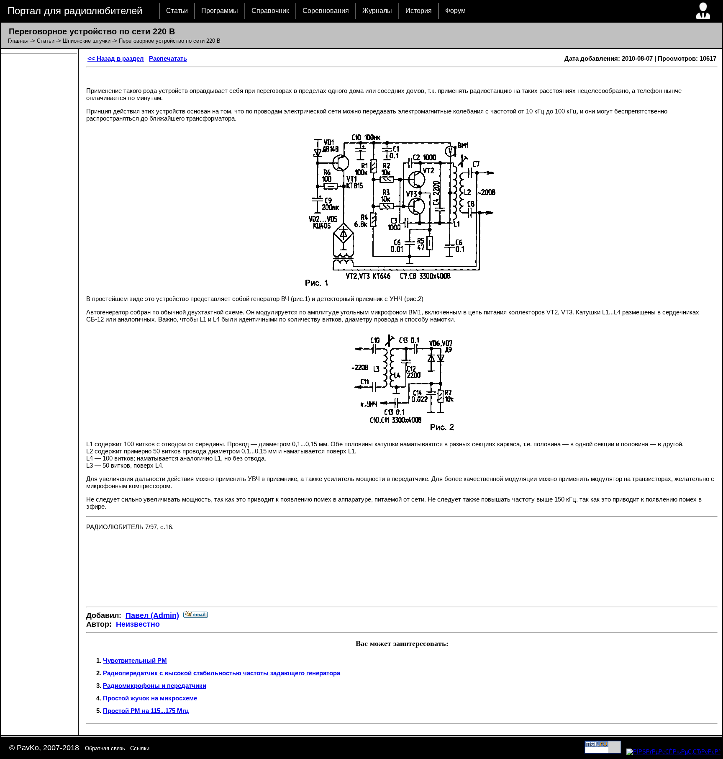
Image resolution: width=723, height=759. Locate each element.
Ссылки (139, 748)
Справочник (270, 10)
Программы (219, 10)
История (418, 10)
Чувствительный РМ (135, 660)
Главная (18, 41)
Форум (455, 10)
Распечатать (168, 58)
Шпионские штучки (86, 41)
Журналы (377, 10)
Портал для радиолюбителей (75, 10)
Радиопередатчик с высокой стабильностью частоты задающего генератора (221, 673)
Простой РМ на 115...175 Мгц (146, 710)
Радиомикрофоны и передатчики (154, 685)
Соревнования (326, 10)
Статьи (177, 10)
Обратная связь (105, 748)
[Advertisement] (402, 575)
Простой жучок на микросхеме (150, 698)
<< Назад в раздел (115, 58)
